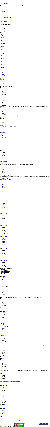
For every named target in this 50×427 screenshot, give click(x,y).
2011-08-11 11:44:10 (3, 99)
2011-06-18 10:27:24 (3, 88)
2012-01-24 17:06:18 (4, 349)
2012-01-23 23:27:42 (4, 323)
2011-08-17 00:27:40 (3, 150)
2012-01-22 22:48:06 (4, 260)
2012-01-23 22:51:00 (4, 311)
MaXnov (4, 168)
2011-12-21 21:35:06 (4, 225)
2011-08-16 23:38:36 (3, 118)
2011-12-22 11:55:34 (4, 248)
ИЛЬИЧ (4, 237)
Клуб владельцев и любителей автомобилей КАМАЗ (9, 420)
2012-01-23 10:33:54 (4, 276)
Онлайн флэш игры (4, 13)
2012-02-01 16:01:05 (4, 385)
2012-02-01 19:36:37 (4, 395)
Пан (3, 71)
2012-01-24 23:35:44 (4, 360)
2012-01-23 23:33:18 (4, 335)
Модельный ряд (18, 420)
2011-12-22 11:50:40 (4, 236)
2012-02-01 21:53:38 (4, 408)
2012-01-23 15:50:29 (4, 299)
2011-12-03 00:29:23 (4, 161)
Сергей (4, 277)
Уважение (3, 29)
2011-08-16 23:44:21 (3, 132)
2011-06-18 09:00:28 (3, 79)
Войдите (5, 17)
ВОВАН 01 (4, 133)
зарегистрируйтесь (9, 17)
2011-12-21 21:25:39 (4, 213)
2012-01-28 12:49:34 (4, 373)
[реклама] (33, 426)
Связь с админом (4, 12)
